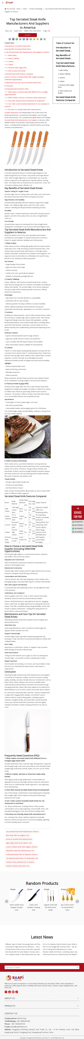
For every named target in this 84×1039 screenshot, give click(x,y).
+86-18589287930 (79, 528)
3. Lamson (10, 61)
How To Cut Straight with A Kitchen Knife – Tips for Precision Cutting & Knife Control (61, 947)
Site (49, 31)
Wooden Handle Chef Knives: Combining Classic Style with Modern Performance (61, 952)
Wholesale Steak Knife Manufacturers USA (20, 851)
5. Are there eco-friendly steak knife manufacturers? (24, 109)
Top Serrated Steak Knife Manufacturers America (22, 832)
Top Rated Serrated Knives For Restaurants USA (22, 858)
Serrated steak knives (12, 113)
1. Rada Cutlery (12, 55)
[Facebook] (6, 991)
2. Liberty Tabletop (13, 58)
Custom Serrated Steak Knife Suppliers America (21, 847)
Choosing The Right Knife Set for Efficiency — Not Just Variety (23, 947)
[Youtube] (9, 991)
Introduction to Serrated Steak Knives (18, 46)
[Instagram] (13, 991)
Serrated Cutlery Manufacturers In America (20, 862)
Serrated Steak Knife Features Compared (19, 74)
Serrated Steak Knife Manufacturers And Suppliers (21, 120)
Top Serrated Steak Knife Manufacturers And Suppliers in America (27, 52)
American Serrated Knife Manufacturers (19, 839)
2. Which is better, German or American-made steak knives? (26, 98)
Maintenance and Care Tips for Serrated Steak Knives (23, 83)
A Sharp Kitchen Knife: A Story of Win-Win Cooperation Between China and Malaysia (23, 949)
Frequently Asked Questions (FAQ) (17, 89)
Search (77, 967)
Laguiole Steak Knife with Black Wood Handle (50, 907)
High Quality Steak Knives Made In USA (19, 843)
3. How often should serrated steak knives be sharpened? (26, 101)
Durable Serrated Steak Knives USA (17, 866)
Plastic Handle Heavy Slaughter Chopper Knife (17, 907)
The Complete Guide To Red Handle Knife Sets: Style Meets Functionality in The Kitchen (23, 954)
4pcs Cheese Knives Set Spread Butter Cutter (67, 907)
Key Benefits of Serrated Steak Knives (18, 49)
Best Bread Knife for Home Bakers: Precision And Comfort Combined (23, 952)
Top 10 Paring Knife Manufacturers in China (57, 949)
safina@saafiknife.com (79, 522)
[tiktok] (16, 991)
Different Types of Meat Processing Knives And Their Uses (23, 944)
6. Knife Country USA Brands (16, 71)
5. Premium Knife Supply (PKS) (17, 68)
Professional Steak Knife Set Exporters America (21, 854)
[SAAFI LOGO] (15, 978)
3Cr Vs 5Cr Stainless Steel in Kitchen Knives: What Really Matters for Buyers (61, 944)
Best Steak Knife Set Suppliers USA (17, 835)
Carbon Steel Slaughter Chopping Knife (33, 907)
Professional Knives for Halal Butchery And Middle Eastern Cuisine (61, 954)
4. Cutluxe (10, 65)
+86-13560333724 (79, 525)
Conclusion (9, 86)
